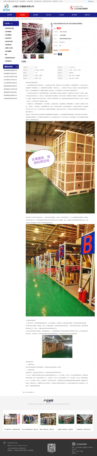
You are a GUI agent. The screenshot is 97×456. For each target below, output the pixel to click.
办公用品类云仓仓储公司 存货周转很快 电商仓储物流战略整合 (11, 79)
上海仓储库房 (8, 31)
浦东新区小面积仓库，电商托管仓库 (48, 429)
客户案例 (74, 15)
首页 (9, 19)
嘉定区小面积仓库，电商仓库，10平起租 (31, 429)
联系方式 (87, 15)
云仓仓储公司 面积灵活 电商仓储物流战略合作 (11, 76)
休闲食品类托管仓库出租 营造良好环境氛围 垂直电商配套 (11, 98)
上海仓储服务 (8, 51)
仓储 (18, 19)
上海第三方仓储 (9, 48)
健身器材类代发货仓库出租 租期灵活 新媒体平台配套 (11, 92)
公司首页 (9, 15)
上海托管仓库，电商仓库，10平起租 (84, 429)
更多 (17, 66)
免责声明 (21, 450)
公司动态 (61, 15)
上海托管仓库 (8, 44)
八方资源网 (15, 450)
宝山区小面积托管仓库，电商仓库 (12, 429)
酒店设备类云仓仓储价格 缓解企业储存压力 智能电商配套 (11, 89)
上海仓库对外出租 (9, 28)
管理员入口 (26, 450)
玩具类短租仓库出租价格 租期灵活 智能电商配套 (11, 70)
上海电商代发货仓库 (10, 57)
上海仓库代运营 (9, 41)
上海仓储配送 (8, 35)
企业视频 (35, 15)
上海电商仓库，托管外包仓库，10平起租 (67, 429)
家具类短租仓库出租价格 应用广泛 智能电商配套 (11, 95)
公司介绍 (48, 15)
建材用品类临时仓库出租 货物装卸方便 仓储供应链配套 (11, 86)
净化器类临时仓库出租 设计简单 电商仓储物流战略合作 (11, 73)
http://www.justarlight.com (28, 392)
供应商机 (22, 15)
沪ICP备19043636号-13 (23, 445)
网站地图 (31, 450)
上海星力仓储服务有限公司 (13, 448)
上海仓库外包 (8, 38)
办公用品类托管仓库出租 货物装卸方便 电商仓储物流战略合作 (11, 82)
